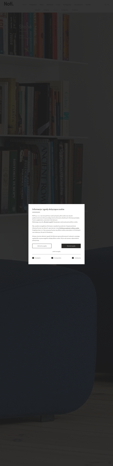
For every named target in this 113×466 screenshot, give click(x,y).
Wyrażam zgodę (71, 246)
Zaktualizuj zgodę (42, 246)
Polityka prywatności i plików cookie (69, 228)
